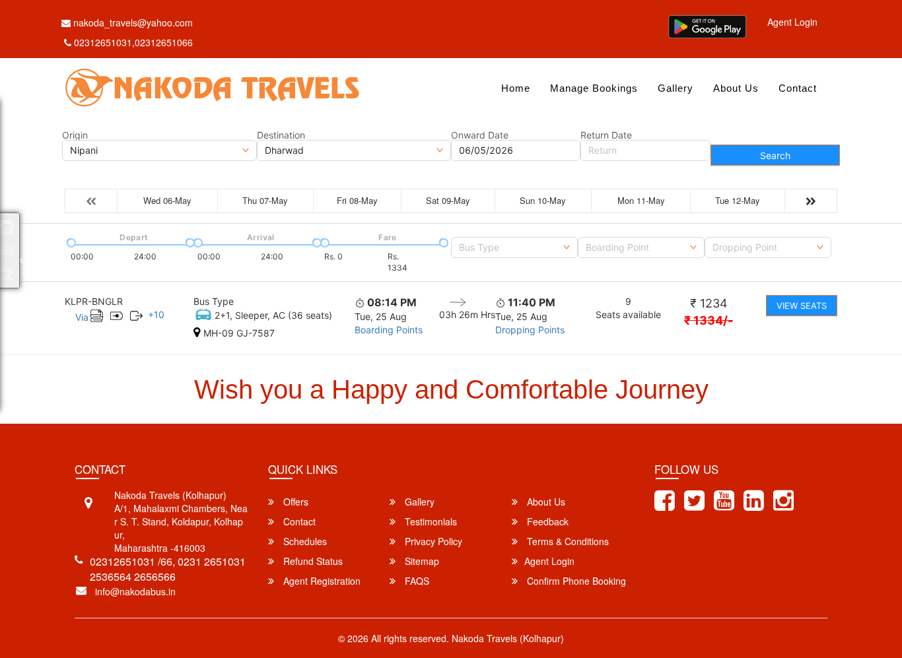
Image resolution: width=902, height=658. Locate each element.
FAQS (415, 580)
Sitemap (420, 561)
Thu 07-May (265, 200)
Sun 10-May (543, 200)
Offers (294, 501)
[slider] (70, 241)
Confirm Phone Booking (575, 580)
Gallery (675, 88)
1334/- (708, 320)
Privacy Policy (432, 541)
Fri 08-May (357, 200)
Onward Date (479, 135)
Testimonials (429, 521)
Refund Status (312, 561)
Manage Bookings (594, 88)
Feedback (546, 521)
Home (515, 88)
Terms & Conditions (566, 541)
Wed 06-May (167, 200)
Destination (281, 135)
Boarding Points (389, 329)
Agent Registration (321, 580)
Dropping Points (530, 329)
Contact (798, 88)
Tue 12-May (737, 200)
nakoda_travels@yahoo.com (132, 22)
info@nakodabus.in (135, 591)
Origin (75, 135)
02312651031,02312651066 (133, 42)
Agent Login (792, 21)
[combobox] (514, 247)
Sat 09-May (448, 200)
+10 (156, 314)
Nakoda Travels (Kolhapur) (508, 638)
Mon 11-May (641, 200)
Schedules (304, 541)
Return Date (606, 135)
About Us (736, 88)
